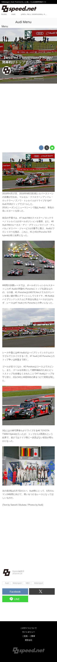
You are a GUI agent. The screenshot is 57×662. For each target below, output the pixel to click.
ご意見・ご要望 (28, 636)
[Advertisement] (28, 114)
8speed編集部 (18, 69)
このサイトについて (28, 628)
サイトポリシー (28, 632)
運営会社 (28, 640)
